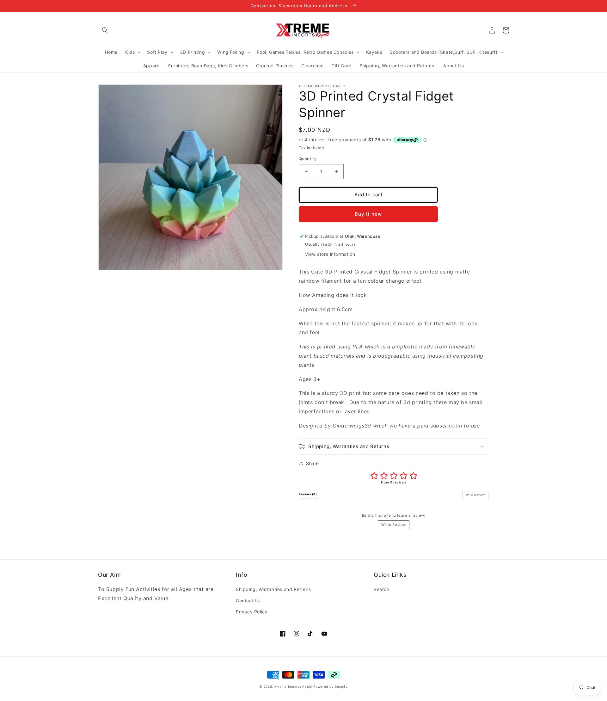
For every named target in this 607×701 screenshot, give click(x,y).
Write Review (393, 524)
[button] (105, 30)
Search (381, 589)
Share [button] (312, 463)
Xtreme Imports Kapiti (293, 686)
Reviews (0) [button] (308, 494)
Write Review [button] (475, 494)
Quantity (307, 158)
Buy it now (368, 214)
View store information (330, 254)
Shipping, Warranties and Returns (273, 589)
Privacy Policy (251, 611)
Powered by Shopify (330, 686)
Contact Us (248, 600)
